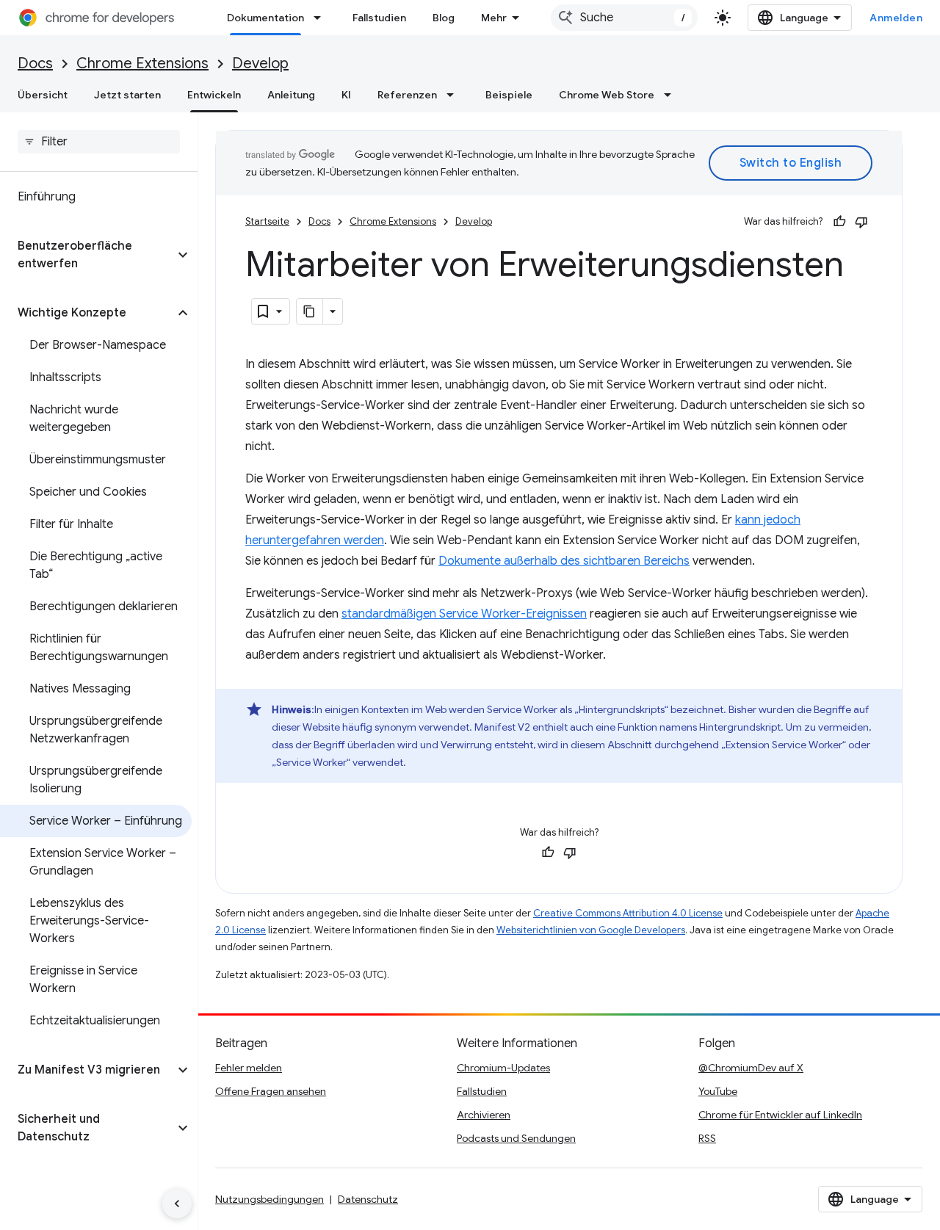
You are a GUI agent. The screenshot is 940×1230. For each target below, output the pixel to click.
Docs (35, 63)
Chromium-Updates (503, 1067)
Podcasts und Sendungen (516, 1138)
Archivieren (483, 1114)
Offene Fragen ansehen (270, 1091)
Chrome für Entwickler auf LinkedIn (780, 1114)
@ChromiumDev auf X (750, 1067)
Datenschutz (368, 1199)
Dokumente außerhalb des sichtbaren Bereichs (564, 561)
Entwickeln (214, 94)
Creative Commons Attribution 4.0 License (628, 913)
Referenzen (407, 94)
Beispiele (508, 94)
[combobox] (624, 17)
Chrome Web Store (606, 94)
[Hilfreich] (839, 222)
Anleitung (291, 94)
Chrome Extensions (142, 63)
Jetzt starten (127, 94)
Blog (444, 17)
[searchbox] (99, 141)
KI (346, 94)
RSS (707, 1138)
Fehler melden (248, 1067)
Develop (260, 63)
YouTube (717, 1091)
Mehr (494, 17)
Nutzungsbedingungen (269, 1199)
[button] (87, 255)
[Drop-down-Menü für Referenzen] (454, 95)
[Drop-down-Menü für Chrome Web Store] (672, 95)
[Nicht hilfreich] (861, 222)
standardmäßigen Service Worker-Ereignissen (464, 614)
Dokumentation (265, 17)
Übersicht (43, 94)
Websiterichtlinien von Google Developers (590, 930)
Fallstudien (379, 17)
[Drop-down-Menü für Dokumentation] (321, 17)
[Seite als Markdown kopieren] (310, 311)
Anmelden (896, 17)
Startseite (267, 221)
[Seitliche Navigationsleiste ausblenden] (177, 1203)
